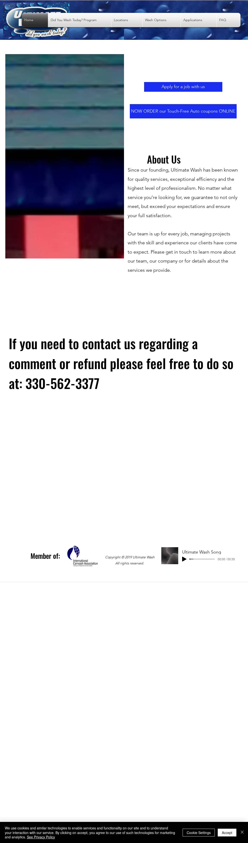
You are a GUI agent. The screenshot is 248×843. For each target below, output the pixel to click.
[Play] (184, 559)
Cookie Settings (199, 832)
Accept (227, 832)
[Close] (242, 832)
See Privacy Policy (41, 837)
